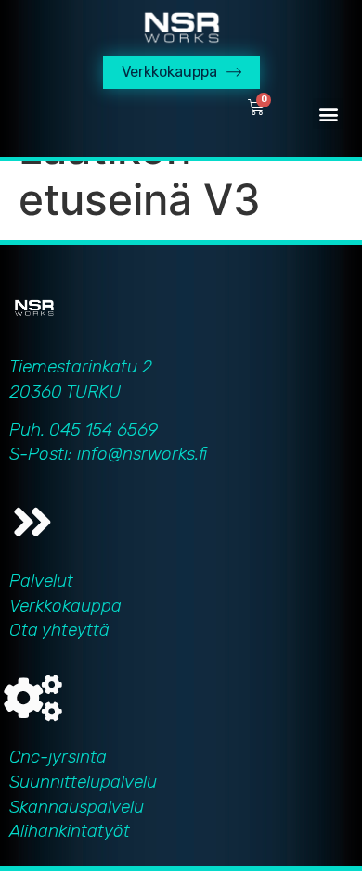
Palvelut (41, 580)
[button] (328, 113)
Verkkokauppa (65, 605)
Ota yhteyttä (59, 629)
